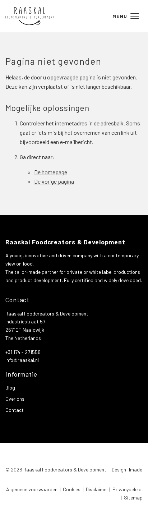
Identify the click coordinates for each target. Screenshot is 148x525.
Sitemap (133, 497)
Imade (135, 469)
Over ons (14, 399)
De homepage (50, 172)
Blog (10, 387)
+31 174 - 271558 (23, 352)
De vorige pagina (54, 181)
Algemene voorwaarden (31, 489)
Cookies (71, 489)
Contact (14, 410)
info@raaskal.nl (22, 360)
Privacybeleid (127, 489)
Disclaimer (97, 489)
